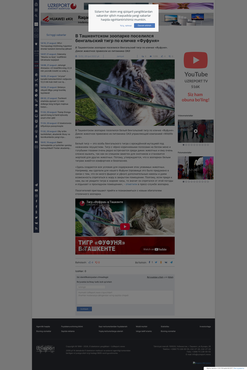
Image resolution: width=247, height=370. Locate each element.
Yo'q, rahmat (126, 25)
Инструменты (239, 368)
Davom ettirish (144, 25)
